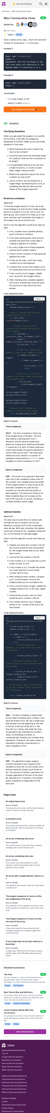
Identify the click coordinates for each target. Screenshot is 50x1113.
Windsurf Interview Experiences (14, 1089)
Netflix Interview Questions (12, 1070)
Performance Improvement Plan (14, 1105)
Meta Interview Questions (11, 1060)
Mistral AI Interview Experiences (14, 1092)
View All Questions (25, 1032)
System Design (7, 1108)
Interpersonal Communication (13, 1111)
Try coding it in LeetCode (23, 109)
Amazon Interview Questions (13, 1063)
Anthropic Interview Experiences (14, 1082)
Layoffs (4, 1102)
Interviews (6, 11)
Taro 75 (5, 1054)
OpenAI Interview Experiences (13, 1079)
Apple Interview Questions (12, 1067)
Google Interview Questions (12, 1057)
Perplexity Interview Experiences (14, 1086)
